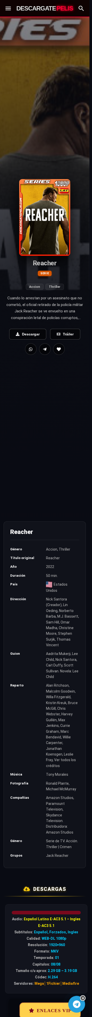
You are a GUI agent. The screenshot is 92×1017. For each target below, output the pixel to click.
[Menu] (8, 8)
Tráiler (68, 334)
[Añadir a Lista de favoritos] (59, 349)
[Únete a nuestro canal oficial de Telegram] (76, 1004)
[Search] (81, 8)
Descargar (31, 334)
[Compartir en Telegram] (45, 349)
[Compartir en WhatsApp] (31, 349)
